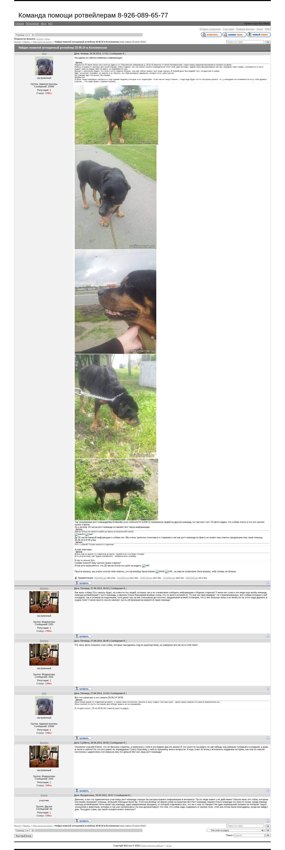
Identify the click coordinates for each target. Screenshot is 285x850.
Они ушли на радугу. (43, 42)
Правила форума (245, 29)
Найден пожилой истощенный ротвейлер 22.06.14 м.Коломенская (87, 42)
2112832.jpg (123, 578)
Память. (27, 42)
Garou (44, 795)
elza (44, 53)
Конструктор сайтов (152, 845)
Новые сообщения (211, 29)
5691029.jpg (192, 578)
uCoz (169, 845)
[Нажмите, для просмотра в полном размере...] (116, 144)
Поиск (259, 29)
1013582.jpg (169, 578)
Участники (228, 29)
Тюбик (47, 39)
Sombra (39, 39)
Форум (17, 42)
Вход (43, 23)
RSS (50, 23)
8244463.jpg (100, 578)
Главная (19, 23)
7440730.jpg (146, 578)
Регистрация (32, 23)
